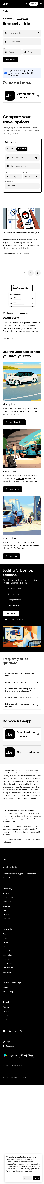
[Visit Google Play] (10, 1055)
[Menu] (41, 4)
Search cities (11, 556)
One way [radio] (10, 149)
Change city (22, 19)
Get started (11, 613)
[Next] (38, 273)
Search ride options (14, 422)
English (8, 1042)
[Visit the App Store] (26, 1055)
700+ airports (9, 471)
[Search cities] (22, 515)
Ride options (9, 404)
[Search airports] (22, 448)
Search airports (12, 489)
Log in (25, 4)
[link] (22, 73)
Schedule (20, 478)
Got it (36, 1178)
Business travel (14, 588)
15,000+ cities (9, 538)
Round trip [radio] (22, 149)
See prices (10, 59)
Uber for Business (18, 583)
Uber (5, 3)
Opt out (27, 1178)
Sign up (34, 4)
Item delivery (13, 605)
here (30, 1171)
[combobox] (8, 33)
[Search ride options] (22, 381)
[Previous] (31, 273)
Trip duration (10, 182)
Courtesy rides (14, 594)
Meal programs (14, 600)
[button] (37, 33)
